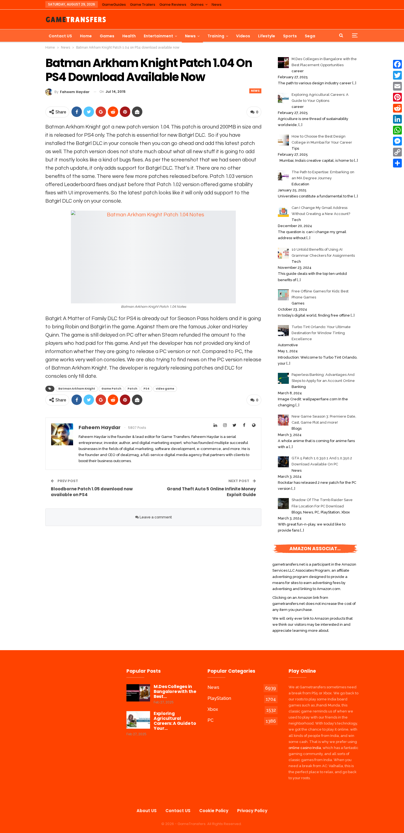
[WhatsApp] (397, 130)
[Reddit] (397, 108)
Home (86, 36)
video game (165, 389)
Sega (310, 36)
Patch (132, 389)
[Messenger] (397, 141)
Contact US (60, 36)
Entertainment (158, 36)
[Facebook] (397, 64)
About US (147, 811)
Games (197, 4)
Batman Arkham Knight (76, 389)
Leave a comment (155, 517)
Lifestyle (266, 36)
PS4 (146, 389)
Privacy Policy (252, 811)
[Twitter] (397, 75)
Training (215, 36)
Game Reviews (172, 4)
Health (129, 36)
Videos (243, 36)
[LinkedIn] (397, 119)
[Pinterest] (397, 97)
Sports (290, 36)
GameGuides (114, 4)
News (217, 4)
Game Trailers (142, 4)
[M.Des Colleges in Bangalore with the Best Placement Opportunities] (138, 693)
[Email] (397, 86)
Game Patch (111, 389)
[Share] (397, 163)
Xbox (212, 709)
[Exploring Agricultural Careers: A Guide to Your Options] (138, 720)
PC (210, 720)
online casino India (305, 748)
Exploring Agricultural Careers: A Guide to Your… (175, 720)
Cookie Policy (213, 811)
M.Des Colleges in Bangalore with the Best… (175, 691)
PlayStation (219, 698)
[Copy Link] (397, 152)
